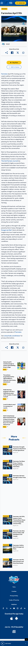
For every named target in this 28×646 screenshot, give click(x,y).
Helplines (14, 604)
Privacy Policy (14, 595)
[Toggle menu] (2, 3)
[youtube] (14, 608)
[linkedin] (25, 608)
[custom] (10, 608)
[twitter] (7, 608)
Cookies (14, 591)
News (4, 399)
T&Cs (14, 587)
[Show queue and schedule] (25, 643)
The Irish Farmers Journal (9, 161)
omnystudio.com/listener (12, 336)
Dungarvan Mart (6, 230)
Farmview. (18, 332)
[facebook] (3, 608)
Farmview (4, 8)
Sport (4, 369)
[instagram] (17, 608)
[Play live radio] (2, 643)
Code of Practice (14, 600)
